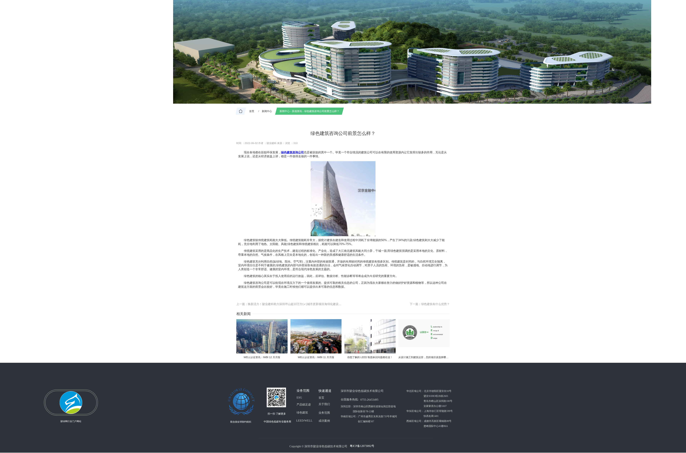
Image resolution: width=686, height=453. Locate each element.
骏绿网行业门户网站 (70, 421)
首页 (321, 397)
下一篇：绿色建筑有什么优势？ (430, 304)
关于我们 (324, 404)
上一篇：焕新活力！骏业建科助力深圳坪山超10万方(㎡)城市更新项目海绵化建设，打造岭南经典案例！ (289, 304)
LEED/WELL (304, 420)
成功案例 (324, 420)
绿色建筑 (286, 152)
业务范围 (324, 412)
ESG (299, 397)
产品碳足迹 (304, 404)
